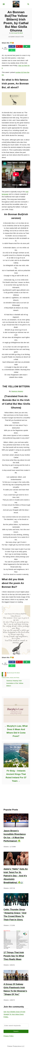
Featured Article (5, 677)
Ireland (11, 677)
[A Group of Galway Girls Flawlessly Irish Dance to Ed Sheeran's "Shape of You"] (16, 975)
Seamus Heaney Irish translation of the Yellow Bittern (14, 683)
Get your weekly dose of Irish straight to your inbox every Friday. (14, 1014)
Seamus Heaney (17, 391)
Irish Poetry (16, 677)
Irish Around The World (17, 33)
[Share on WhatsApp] (11, 50)
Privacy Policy (9, 1036)
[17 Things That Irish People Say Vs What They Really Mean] (16, 939)
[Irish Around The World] (16, 4)
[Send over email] (26, 46)
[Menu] (3, 4)
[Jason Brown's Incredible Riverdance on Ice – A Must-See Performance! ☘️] (16, 820)
